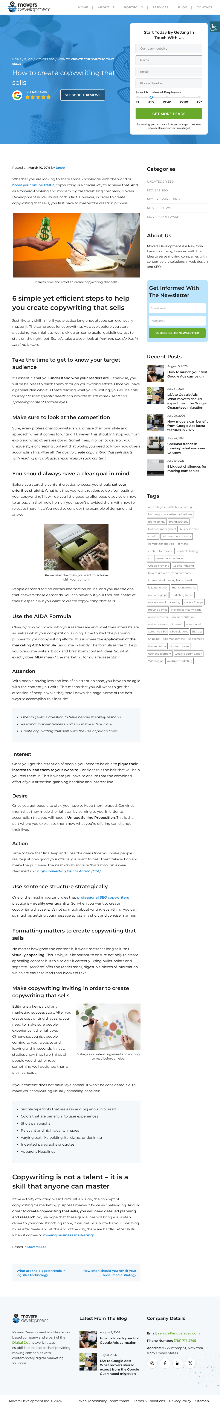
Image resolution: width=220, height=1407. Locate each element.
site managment (174, 638)
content (182, 543)
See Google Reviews (82, 95)
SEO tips (197, 631)
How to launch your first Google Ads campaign (187, 374)
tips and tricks (157, 646)
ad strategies (156, 507)
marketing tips (157, 595)
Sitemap (202, 1401)
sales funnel (193, 624)
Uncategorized (160, 181)
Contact (204, 7)
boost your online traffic (33, 185)
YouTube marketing (179, 661)
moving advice (157, 609)
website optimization (188, 653)
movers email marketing (164, 602)
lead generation (158, 587)
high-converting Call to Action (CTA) (69, 871)
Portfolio (133, 7)
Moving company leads (186, 609)
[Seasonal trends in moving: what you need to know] (155, 445)
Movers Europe (193, 602)
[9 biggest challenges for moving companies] (155, 467)
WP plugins (155, 661)
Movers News (159, 208)
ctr (150, 558)
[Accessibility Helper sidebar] (215, 26)
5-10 (151, 101)
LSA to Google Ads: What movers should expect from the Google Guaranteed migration (186, 401)
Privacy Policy (180, 1401)
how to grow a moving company (169, 573)
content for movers (160, 551)
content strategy (188, 551)
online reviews (157, 624)
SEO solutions (179, 631)
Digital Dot (21, 1342)
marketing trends (182, 595)
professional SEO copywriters (103, 897)
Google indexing (183, 565)
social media (196, 638)
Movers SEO (45, 59)
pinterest (176, 624)
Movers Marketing (163, 199)
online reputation (183, 617)
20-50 (184, 101)
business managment (162, 529)
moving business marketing (68, 1235)
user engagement (159, 653)
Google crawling (158, 565)
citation (153, 536)
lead (189, 580)
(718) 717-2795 (185, 1341)
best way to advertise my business (170, 514)
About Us (106, 7)
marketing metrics (184, 587)
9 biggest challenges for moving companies (186, 468)
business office (189, 529)
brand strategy (178, 521)
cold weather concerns (176, 536)
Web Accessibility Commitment (104, 1401)
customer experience (169, 558)
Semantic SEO (157, 631)
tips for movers (179, 646)
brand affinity (156, 521)
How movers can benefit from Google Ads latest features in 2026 (187, 425)
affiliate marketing (180, 507)
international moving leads (165, 580)
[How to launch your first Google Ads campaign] (155, 373)
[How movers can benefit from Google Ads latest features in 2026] (155, 422)
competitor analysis (161, 543)
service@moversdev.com (179, 1333)
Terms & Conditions (149, 1401)
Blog (182, 7)
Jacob (60, 168)
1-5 (137, 101)
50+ (199, 101)
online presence (158, 617)
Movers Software (163, 217)
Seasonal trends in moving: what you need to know (186, 448)
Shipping (154, 638)
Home (83, 7)
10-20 (167, 101)
